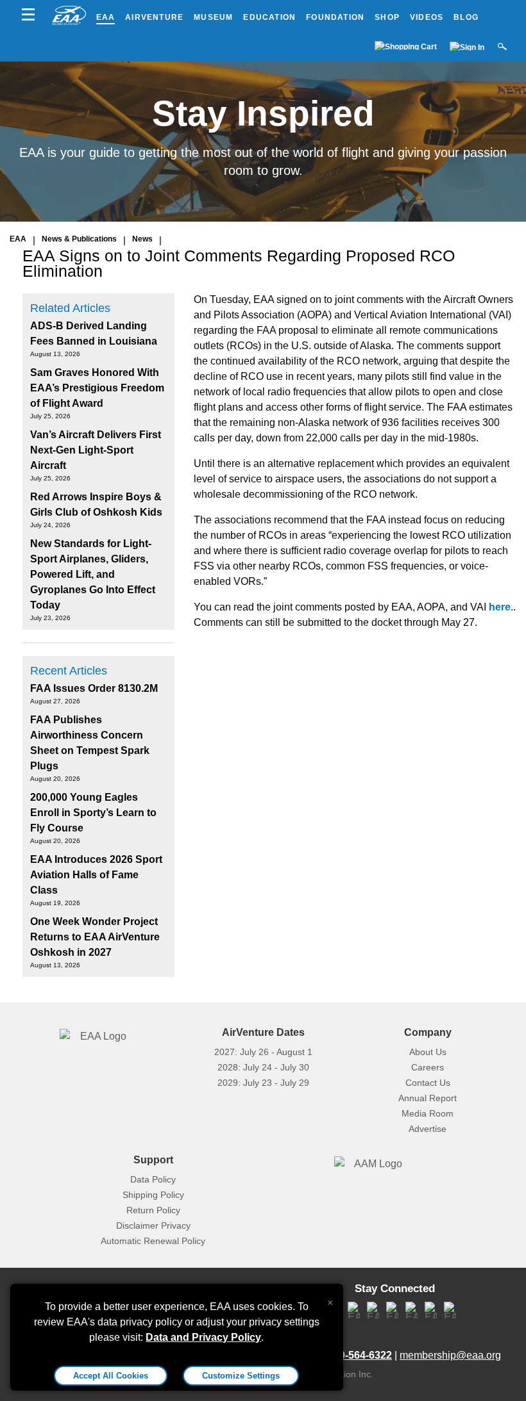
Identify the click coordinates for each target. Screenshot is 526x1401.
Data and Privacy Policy (203, 1337)
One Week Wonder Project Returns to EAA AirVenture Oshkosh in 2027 (95, 937)
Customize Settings (241, 1376)
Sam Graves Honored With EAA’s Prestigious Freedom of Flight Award (97, 388)
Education (269, 17)
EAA (105, 17)
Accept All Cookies (110, 1376)
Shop (387, 17)
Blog (466, 17)
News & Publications (79, 238)
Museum (213, 17)
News (142, 238)
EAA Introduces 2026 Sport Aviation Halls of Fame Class (96, 875)
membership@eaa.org (450, 1355)
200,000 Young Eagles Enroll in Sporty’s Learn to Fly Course (93, 812)
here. (501, 607)
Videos (426, 17)
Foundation (335, 17)
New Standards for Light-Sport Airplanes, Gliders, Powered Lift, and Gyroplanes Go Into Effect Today (92, 574)
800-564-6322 (360, 1355)
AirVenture (154, 17)
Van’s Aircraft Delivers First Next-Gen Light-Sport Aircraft (95, 450)
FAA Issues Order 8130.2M (94, 688)
